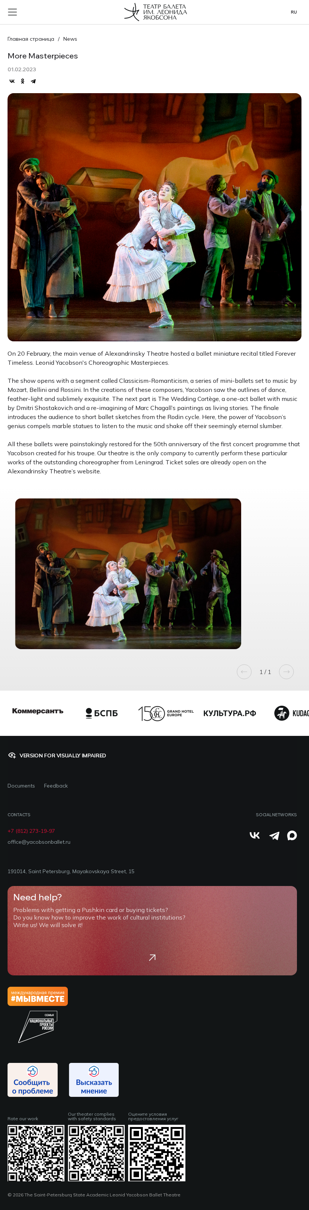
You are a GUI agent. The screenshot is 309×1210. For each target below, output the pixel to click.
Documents (21, 786)
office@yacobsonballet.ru (39, 842)
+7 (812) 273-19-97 (31, 831)
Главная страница (31, 38)
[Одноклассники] (22, 81)
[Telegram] (33, 81)
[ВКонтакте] (12, 81)
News (70, 38)
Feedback (56, 786)
